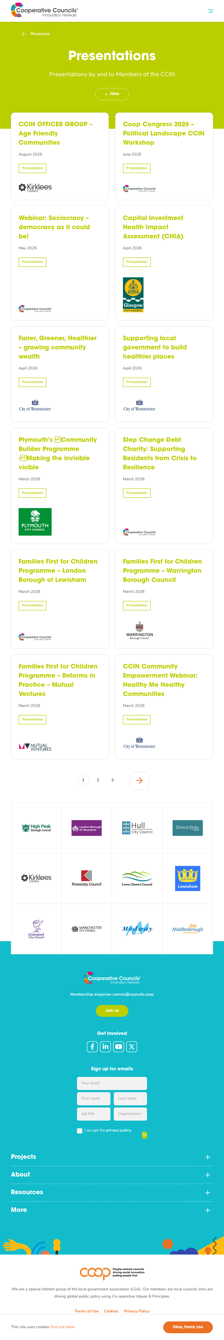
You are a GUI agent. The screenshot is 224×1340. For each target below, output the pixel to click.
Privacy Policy (136, 1312)
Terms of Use (87, 1312)
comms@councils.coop (133, 995)
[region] (112, 1327)
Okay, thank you (188, 1327)
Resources (40, 34)
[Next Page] (139, 781)
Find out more (62, 1327)
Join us (112, 1011)
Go (144, 1135)
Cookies (111, 1312)
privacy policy (118, 1131)
